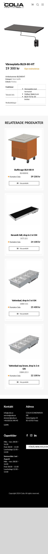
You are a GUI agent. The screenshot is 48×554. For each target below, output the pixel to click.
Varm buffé (17, 79)
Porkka (13, 81)
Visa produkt (24, 183)
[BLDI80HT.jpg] (24, 36)
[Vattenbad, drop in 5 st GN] (24, 278)
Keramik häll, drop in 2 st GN (24, 235)
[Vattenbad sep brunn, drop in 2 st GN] (24, 343)
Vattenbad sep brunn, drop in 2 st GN (24, 367)
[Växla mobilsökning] (37, 4)
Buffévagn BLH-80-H (24, 169)
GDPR (6, 425)
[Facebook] (27, 435)
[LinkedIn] (35, 435)
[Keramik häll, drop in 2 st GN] (24, 213)
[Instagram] (31, 435)
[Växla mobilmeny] (42, 4)
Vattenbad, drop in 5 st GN (24, 300)
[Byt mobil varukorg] (32, 4)
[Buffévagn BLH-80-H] (24, 147)
